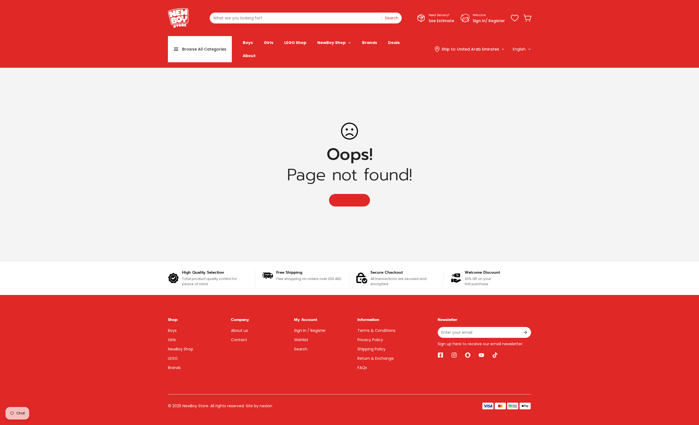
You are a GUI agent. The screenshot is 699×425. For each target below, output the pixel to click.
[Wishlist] (514, 18)
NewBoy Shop (180, 349)
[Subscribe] (525, 332)
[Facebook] (440, 355)
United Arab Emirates (478, 49)
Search (300, 349)
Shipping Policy (371, 349)
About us (239, 330)
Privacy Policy (370, 340)
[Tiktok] (495, 355)
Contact (239, 340)
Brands (174, 367)
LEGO (173, 358)
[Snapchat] (467, 355)
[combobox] (306, 18)
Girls (172, 340)
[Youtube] (481, 355)
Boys (172, 330)
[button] (528, 18)
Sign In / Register (310, 330)
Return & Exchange (375, 358)
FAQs (362, 367)
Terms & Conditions (376, 330)
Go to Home (349, 200)
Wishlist (301, 340)
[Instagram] (454, 355)
